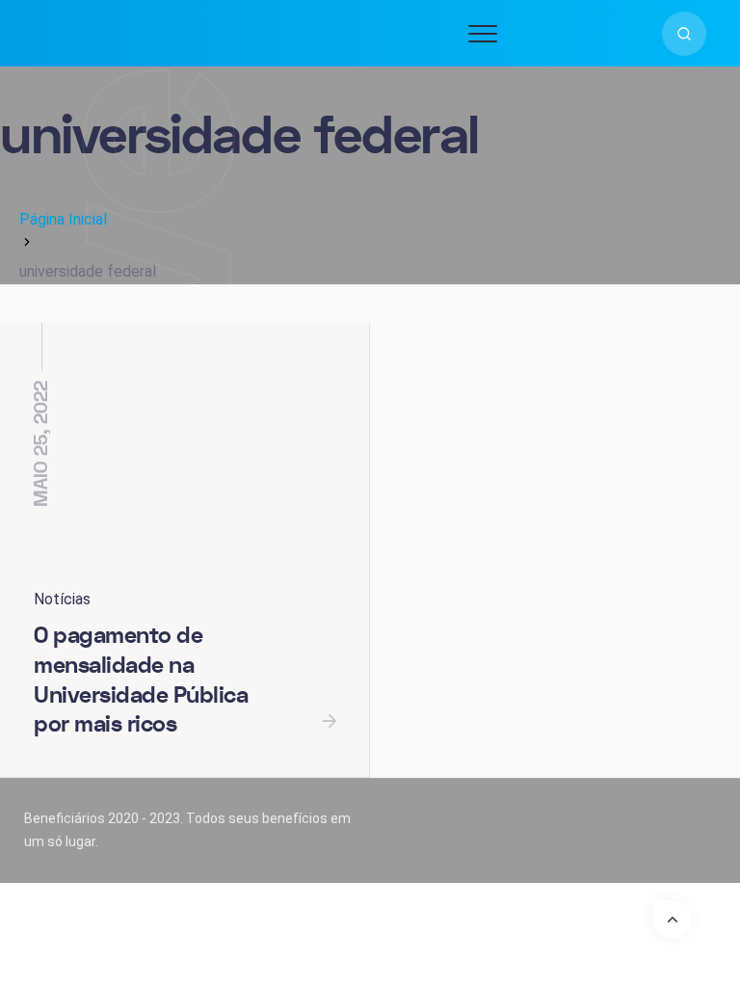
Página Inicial (63, 219)
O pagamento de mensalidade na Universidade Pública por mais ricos (141, 680)
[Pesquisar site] (684, 34)
